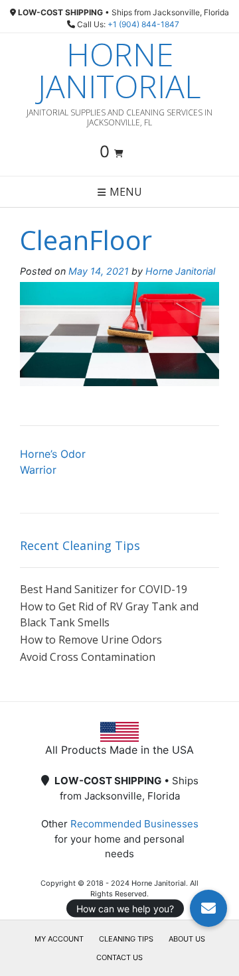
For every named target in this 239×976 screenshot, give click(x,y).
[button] (208, 908)
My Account (59, 938)
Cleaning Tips (126, 938)
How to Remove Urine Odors (91, 639)
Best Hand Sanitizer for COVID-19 (103, 589)
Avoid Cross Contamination (87, 657)
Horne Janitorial (119, 70)
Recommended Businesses (134, 823)
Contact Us (119, 957)
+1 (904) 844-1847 (143, 24)
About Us (187, 938)
